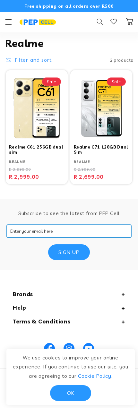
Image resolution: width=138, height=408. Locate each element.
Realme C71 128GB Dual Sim (101, 149)
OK (70, 393)
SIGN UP (69, 252)
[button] (8, 21)
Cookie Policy (94, 376)
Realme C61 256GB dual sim (36, 149)
